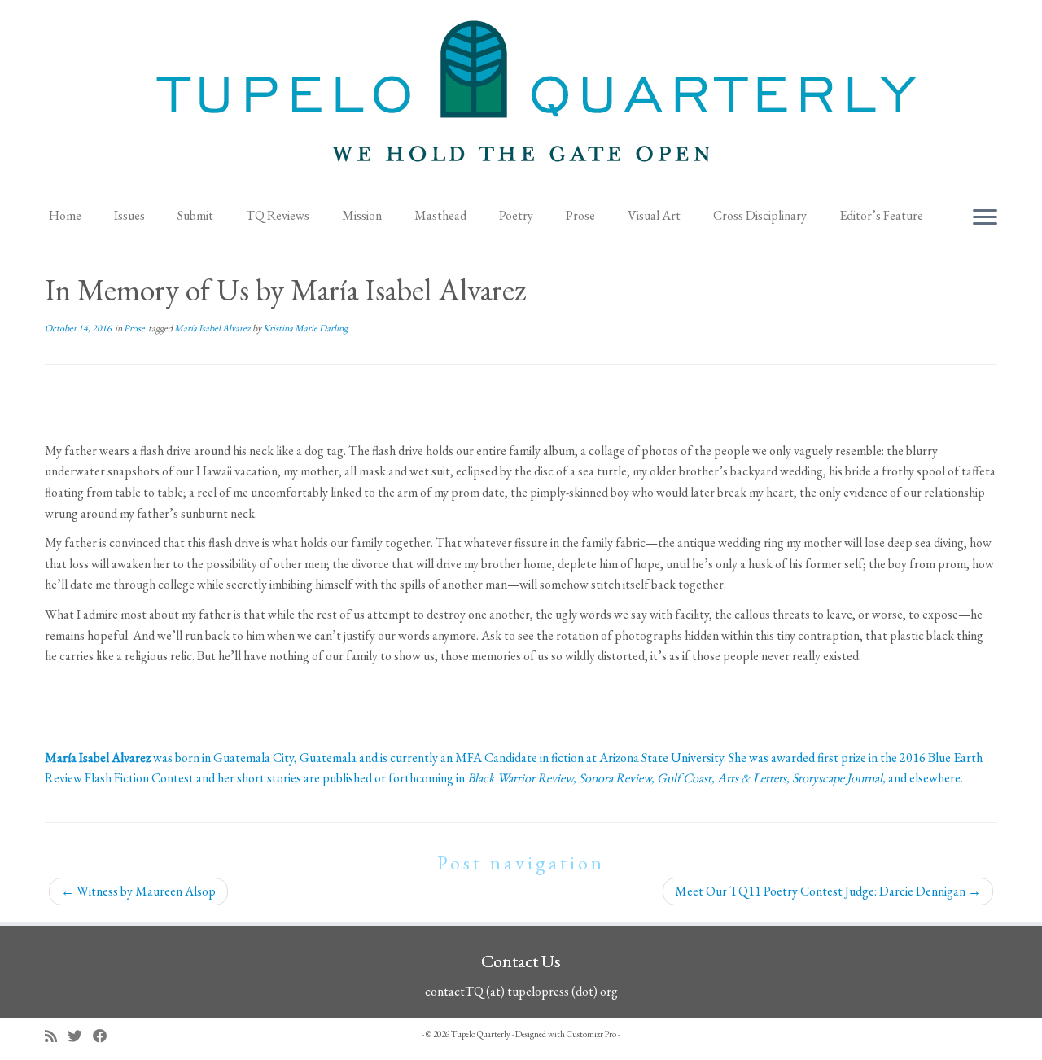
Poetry (516, 215)
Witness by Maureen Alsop (138, 891)
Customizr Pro (591, 1034)
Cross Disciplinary (760, 215)
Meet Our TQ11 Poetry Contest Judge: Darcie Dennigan (828, 891)
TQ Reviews (277, 215)
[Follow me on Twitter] (80, 1036)
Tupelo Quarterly (480, 1034)
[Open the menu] (985, 218)
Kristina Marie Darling (305, 328)
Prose (580, 215)
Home (65, 215)
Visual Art (654, 215)
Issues (129, 215)
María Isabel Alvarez (213, 328)
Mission (362, 215)
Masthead (440, 215)
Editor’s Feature (881, 215)
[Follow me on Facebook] (105, 1036)
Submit (195, 215)
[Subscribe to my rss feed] (56, 1036)
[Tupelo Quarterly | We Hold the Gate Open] (521, 98)
